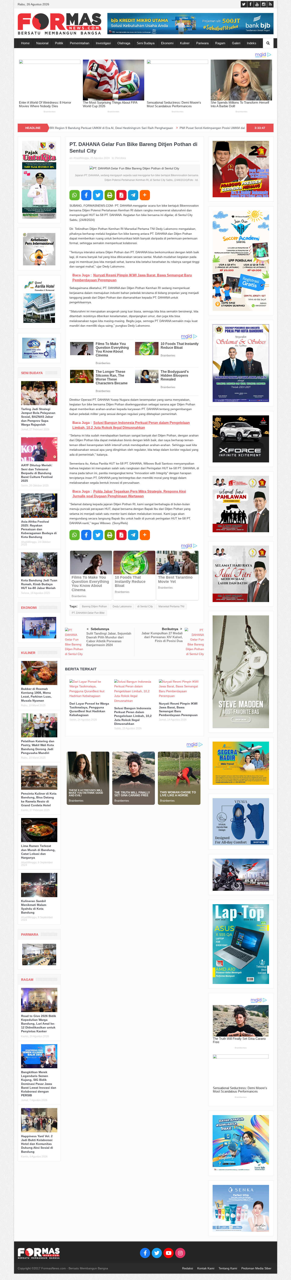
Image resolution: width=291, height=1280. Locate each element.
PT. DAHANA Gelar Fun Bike (88, 612)
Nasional (42, 43)
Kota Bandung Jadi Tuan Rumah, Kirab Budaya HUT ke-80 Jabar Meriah (39, 584)
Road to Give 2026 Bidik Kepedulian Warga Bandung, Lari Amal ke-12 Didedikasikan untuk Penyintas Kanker (38, 1023)
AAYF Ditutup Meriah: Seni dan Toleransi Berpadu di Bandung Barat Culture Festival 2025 (37, 472)
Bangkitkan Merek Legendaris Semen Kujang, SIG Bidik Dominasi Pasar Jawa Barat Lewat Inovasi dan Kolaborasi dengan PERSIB (38, 1083)
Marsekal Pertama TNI (171, 606)
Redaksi (187, 1268)
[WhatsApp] (74, 195)
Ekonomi (167, 43)
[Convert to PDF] (121, 195)
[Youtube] (168, 1253)
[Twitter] (157, 1253)
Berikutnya (170, 629)
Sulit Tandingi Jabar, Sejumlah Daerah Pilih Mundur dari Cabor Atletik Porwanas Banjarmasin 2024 (108, 639)
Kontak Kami (205, 1268)
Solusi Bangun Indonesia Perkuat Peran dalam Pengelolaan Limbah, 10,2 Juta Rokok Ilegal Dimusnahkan (133, 716)
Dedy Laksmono (122, 606)
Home (25, 43)
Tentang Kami (228, 1268)
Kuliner (185, 43)
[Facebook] (145, 1253)
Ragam (220, 43)
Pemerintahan (79, 43)
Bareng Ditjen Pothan (94, 606)
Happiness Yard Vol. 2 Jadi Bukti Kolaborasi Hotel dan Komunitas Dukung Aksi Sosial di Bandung (37, 1143)
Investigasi (103, 43)
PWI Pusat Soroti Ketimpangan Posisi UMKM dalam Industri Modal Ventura (159, 128)
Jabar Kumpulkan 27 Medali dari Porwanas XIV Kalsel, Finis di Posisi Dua (162, 637)
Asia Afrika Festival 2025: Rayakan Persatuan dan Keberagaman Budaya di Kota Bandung (39, 529)
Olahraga (123, 43)
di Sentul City (145, 606)
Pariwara (202, 43)
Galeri (236, 43)
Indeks (251, 43)
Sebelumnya (100, 629)
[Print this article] (110, 195)
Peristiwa (120, 158)
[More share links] (145, 195)
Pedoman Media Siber (256, 1268)
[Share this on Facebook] (86, 195)
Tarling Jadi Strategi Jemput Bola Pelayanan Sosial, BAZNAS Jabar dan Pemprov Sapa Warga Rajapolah (38, 416)
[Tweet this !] (98, 195)
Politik (59, 43)
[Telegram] (133, 195)
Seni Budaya (145, 43)
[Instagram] (180, 1253)
